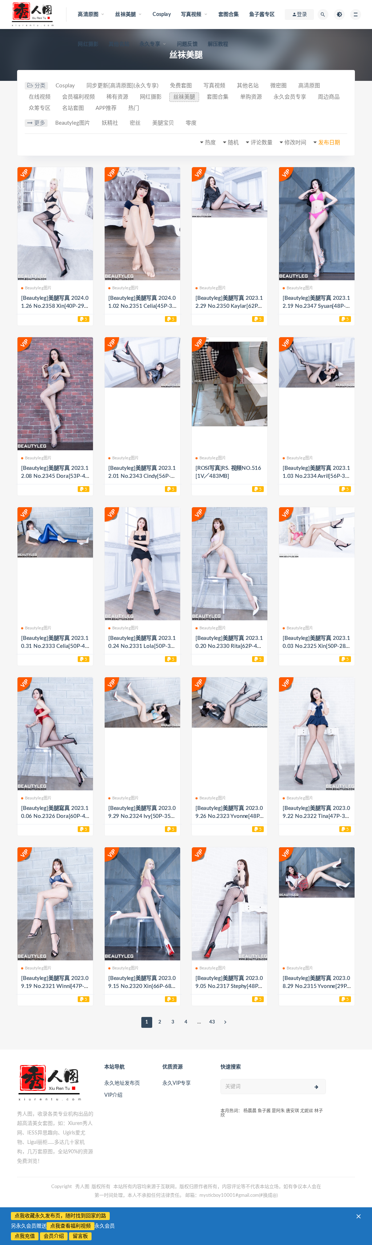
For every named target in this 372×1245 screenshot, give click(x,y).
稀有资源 (117, 97)
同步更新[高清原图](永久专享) (122, 85)
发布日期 (329, 142)
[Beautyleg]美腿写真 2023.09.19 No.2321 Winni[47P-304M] (55, 986)
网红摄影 (88, 44)
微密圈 (278, 85)
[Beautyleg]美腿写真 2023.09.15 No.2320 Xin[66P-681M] (142, 986)
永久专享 (150, 44)
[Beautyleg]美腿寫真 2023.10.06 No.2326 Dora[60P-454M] (55, 816)
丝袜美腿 (184, 97)
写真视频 (214, 85)
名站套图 (73, 108)
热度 (210, 142)
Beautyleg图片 (72, 123)
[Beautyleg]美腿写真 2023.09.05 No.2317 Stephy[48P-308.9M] (229, 986)
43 (212, 1022)
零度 (191, 123)
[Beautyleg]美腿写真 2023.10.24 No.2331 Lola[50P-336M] (142, 646)
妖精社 (110, 123)
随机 (233, 142)
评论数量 (261, 142)
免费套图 (181, 85)
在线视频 (39, 97)
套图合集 (228, 14)
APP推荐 (106, 108)
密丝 (135, 123)
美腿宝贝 (163, 123)
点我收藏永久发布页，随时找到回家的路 (60, 1216)
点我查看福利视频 (70, 1226)
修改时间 (295, 142)
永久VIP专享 (176, 1083)
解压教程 (218, 44)
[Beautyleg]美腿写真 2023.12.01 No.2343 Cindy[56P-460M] (142, 476)
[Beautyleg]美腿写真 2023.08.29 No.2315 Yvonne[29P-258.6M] (316, 986)
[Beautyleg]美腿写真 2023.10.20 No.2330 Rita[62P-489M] (229, 646)
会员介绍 (54, 1236)
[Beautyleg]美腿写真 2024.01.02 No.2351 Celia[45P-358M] (142, 306)
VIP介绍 (113, 1095)
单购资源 (251, 97)
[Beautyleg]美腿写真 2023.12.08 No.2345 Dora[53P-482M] (55, 476)
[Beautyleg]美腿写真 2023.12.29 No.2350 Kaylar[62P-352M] (229, 306)
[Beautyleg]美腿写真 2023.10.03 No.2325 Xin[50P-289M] (316, 646)
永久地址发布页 (122, 1083)
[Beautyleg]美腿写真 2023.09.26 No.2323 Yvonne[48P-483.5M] (229, 816)
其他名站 (119, 44)
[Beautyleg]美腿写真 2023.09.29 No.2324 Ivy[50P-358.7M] (142, 816)
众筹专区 (39, 108)
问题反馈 (187, 44)
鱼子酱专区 (262, 14)
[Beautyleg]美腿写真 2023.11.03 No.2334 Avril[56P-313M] (316, 476)
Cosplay (161, 14)
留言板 (80, 1236)
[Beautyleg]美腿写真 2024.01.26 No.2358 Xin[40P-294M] (55, 306)
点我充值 (25, 1236)
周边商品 (329, 97)
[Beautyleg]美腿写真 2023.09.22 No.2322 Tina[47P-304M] (316, 816)
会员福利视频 (78, 97)
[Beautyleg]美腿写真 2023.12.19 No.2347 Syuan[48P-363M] (316, 306)
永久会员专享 (290, 97)
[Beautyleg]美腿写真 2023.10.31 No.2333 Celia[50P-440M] (55, 646)
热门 (133, 108)
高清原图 (309, 85)
